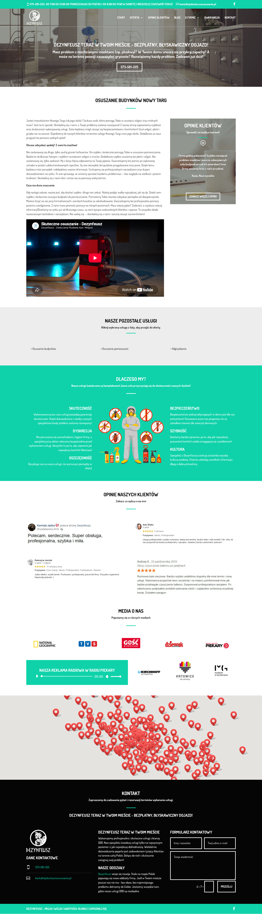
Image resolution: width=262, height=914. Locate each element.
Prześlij (226, 886)
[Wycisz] (107, 676)
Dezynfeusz (104, 874)
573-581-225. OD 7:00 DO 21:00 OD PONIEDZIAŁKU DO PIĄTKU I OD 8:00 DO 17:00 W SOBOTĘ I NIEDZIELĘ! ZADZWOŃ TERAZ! (101, 4)
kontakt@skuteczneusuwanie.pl (53, 878)
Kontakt (230, 17)
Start (121, 17)
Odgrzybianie (179, 349)
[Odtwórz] (37, 676)
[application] (77, 676)
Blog (177, 17)
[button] (139, 738)
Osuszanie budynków (44, 349)
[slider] (115, 676)
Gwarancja (212, 17)
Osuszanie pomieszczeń (115, 349)
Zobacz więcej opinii (203, 196)
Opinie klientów (158, 17)
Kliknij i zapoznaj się (92, 909)
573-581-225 (129, 67)
